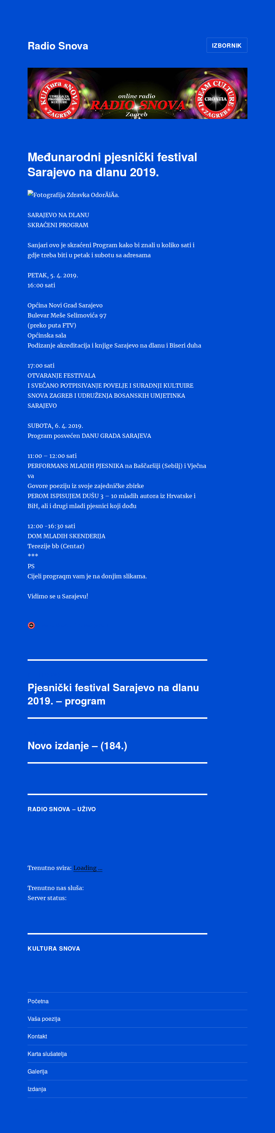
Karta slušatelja (47, 1054)
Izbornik (227, 45)
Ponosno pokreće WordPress (95, 1112)
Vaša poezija (44, 1018)
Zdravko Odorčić (55, 625)
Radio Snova (58, 45)
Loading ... (87, 867)
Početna (38, 1001)
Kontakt (37, 1036)
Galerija (38, 1071)
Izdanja (37, 1089)
